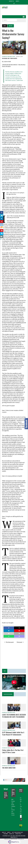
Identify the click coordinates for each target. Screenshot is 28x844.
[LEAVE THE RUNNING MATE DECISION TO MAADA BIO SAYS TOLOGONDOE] (14, 710)
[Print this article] (19, 633)
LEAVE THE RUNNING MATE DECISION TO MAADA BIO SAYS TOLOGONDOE (14, 715)
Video (5, 671)
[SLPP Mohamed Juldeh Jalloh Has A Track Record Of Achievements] (14, 728)
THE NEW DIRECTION (8, 767)
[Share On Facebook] (1, 212)
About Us (4, 832)
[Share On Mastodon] (19, 636)
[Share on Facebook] (9, 627)
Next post (19, 642)
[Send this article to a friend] (9, 633)
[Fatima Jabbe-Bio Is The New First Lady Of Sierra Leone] (14, 745)
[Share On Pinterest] (1, 221)
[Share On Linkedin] (1, 218)
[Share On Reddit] (1, 224)
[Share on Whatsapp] (9, 636)
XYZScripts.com (21, 839)
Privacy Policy (18, 833)
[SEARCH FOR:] (10, 20)
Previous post (10, 642)
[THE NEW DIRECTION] (14, 763)
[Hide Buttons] (0, 239)
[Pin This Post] (19, 630)
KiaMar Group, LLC (14, 837)
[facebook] (14, 3)
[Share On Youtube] (1, 230)
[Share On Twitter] (1, 215)
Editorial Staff (11, 56)
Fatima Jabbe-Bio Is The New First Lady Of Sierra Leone (12, 751)
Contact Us (11, 1)
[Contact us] (1, 236)
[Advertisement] (15, 11)
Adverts (17, 1)
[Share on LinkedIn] (9, 630)
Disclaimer (6, 833)
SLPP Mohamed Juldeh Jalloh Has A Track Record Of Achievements (13, 733)
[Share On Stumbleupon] (1, 227)
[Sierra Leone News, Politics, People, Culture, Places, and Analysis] (6, 7)
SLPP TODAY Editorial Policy (17, 832)
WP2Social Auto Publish (8, 839)
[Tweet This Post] (19, 627)
